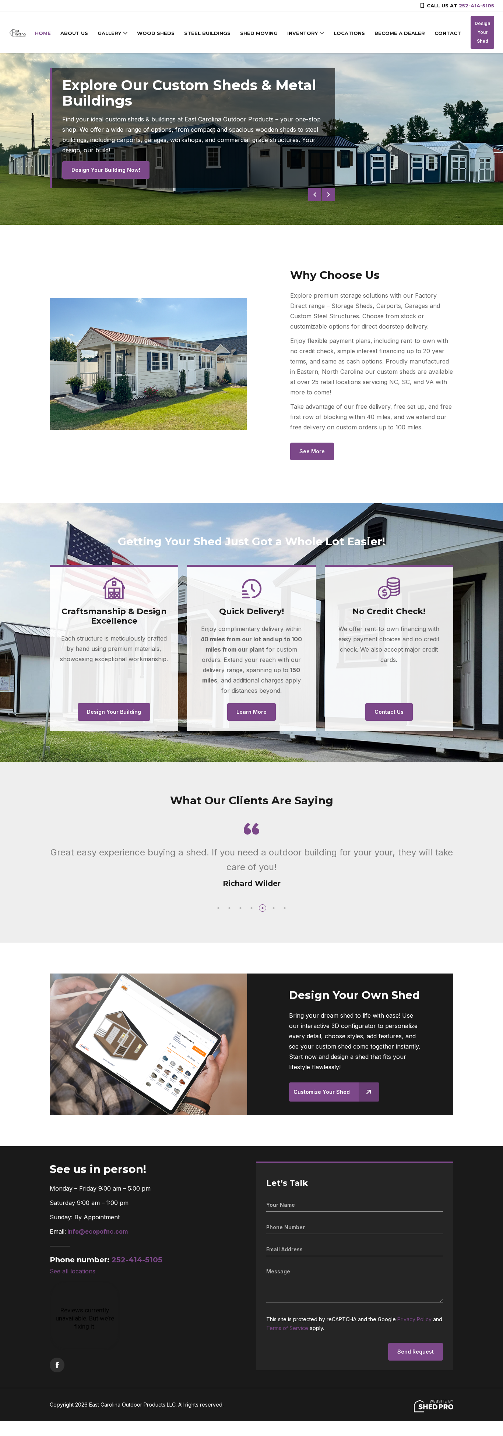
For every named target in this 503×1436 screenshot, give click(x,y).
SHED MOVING (259, 33)
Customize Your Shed (321, 1092)
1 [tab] (218, 908)
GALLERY (109, 33)
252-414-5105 (476, 5)
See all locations (72, 1271)
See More (312, 451)
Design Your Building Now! (105, 170)
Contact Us (389, 712)
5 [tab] (262, 908)
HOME (43, 33)
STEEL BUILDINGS (207, 33)
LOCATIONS (349, 33)
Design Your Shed (482, 32)
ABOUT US (74, 33)
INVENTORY (302, 33)
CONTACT (448, 33)
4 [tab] (251, 908)
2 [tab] (229, 908)
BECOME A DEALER (399, 33)
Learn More (251, 712)
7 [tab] (284, 908)
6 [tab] (273, 908)
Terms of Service (287, 1328)
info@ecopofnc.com (97, 1231)
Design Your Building (114, 712)
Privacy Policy (414, 1319)
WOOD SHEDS (156, 33)
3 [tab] (240, 908)
